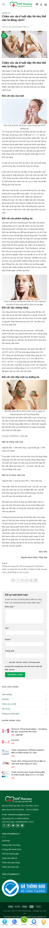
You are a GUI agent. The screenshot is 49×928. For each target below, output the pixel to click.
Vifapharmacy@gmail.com (19, 814)
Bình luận (10, 606)
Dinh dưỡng (7, 694)
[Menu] (3, 4)
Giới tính (5, 699)
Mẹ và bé (6, 709)
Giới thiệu (6, 840)
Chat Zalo (14, 925)
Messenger (33, 925)
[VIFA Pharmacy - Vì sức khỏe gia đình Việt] (21, 4)
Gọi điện (24, 919)
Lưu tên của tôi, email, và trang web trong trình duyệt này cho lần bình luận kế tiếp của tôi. (23, 666)
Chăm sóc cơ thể (9, 704)
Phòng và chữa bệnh (10, 713)
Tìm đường (4, 925)
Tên (7, 628)
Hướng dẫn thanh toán (11, 849)
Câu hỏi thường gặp (10, 853)
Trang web (9, 651)
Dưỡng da (6, 13)
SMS (43, 925)
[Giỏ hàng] (45, 4)
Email (8, 639)
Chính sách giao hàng (11, 862)
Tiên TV (26, 27)
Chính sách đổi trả (9, 858)
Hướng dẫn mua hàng (11, 845)
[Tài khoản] (41, 4)
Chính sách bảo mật (10, 867)
